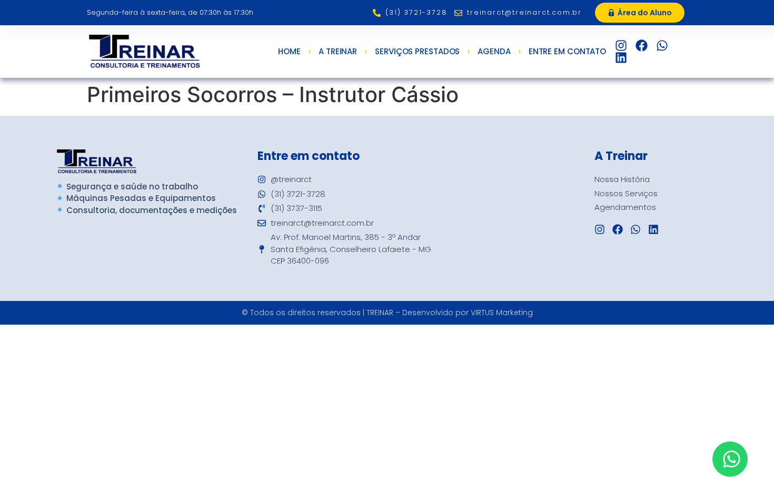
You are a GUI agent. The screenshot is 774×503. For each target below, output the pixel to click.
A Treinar (338, 51)
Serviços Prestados (417, 51)
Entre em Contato (567, 51)
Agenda (494, 51)
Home (289, 51)
